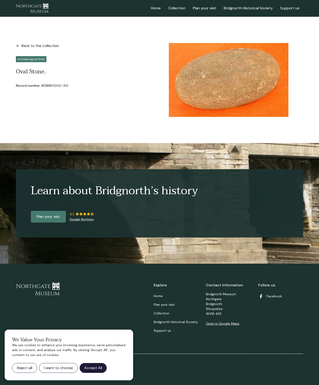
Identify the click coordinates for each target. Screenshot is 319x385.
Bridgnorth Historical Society (248, 8)
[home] (32, 8)
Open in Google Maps (222, 323)
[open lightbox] (228, 80)
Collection (176, 8)
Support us (289, 8)
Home (156, 8)
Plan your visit (204, 8)
